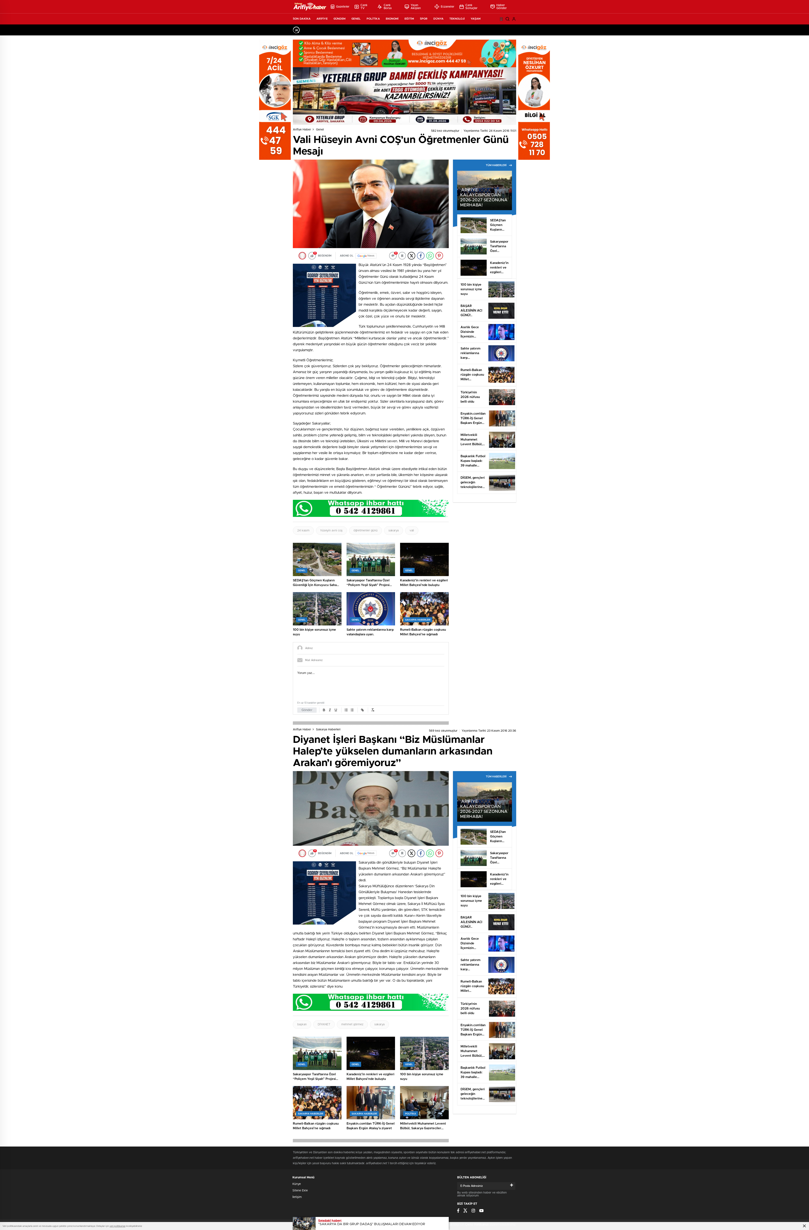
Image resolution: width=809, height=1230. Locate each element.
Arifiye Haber (302, 129)
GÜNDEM (340, 18)
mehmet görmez (352, 1024)
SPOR (423, 18)
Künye (296, 1184)
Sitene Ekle (300, 1190)
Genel (320, 129)
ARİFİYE (322, 18)
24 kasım (303, 530)
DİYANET (324, 1024)
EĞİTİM (409, 18)
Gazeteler (342, 6)
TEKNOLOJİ (457, 18)
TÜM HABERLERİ (496, 165)
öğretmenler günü (366, 530)
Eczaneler (447, 6)
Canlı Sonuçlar (471, 7)
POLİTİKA (373, 18)
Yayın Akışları (416, 7)
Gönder (306, 710)
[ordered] (346, 709)
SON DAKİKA (302, 18)
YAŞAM (476, 18)
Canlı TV (363, 7)
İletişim (297, 1197)
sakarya (393, 530)
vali (412, 530)
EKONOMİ (392, 18)
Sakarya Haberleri (328, 729)
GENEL (356, 18)
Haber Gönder (501, 7)
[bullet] (352, 709)
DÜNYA (438, 18)
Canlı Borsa (388, 7)
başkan (302, 1024)
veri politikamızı (117, 1226)
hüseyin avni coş (331, 530)
